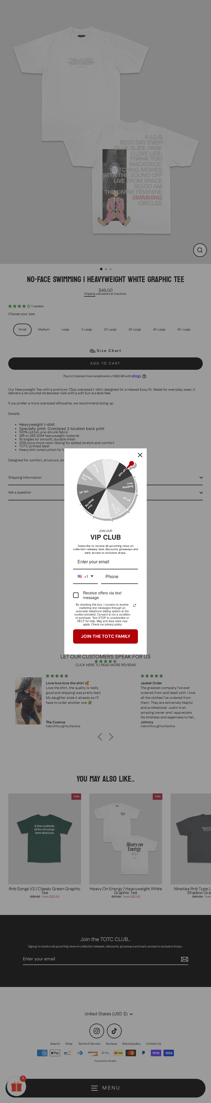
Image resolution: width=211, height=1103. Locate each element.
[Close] (140, 455)
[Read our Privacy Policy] (134, 605)
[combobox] (85, 576)
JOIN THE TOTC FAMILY (105, 636)
